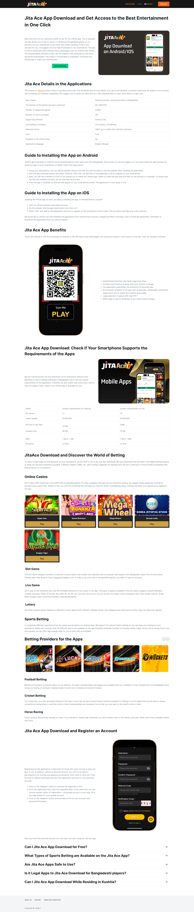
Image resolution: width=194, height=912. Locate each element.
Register (163, 4)
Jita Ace (41, 90)
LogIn (139, 4)
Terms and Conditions (52, 900)
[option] (39, 658)
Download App (60, 66)
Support (37, 900)
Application (130, 4)
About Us (28, 900)
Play (42, 524)
